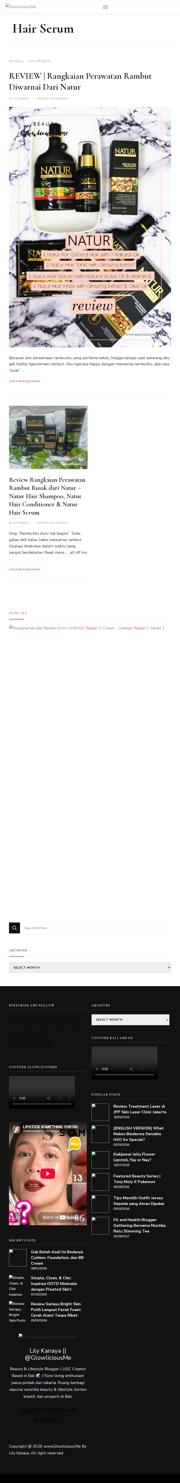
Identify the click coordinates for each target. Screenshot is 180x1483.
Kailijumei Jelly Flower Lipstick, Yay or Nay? (134, 1157)
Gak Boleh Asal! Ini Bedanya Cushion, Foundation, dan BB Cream (57, 1257)
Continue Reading (24, 381)
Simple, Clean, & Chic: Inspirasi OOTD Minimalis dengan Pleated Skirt (54, 1283)
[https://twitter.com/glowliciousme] (46, 1021)
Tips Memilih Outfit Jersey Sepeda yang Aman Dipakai (138, 1200)
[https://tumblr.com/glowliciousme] (75, 1021)
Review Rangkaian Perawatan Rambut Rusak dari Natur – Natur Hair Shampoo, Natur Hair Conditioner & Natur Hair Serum (47, 496)
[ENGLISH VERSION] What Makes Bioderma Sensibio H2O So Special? (138, 1134)
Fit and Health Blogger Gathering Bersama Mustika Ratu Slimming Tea (139, 1225)
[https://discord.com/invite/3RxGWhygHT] (46, 1041)
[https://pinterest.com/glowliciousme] (16, 1041)
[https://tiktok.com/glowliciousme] (31, 1041)
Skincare (18, 613)
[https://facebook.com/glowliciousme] (60, 1021)
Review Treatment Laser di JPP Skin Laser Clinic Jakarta (139, 1109)
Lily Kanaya (21, 98)
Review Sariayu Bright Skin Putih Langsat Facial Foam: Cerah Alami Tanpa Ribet (56, 1309)
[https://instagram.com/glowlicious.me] (31, 1021)
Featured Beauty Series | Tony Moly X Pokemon (136, 1178)
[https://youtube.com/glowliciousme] (16, 1021)
